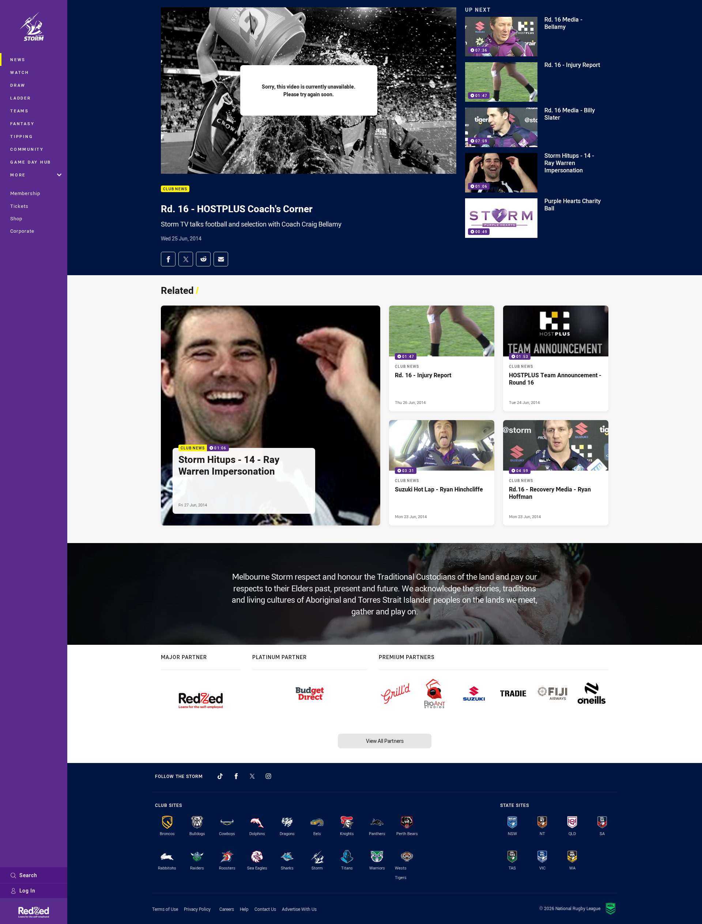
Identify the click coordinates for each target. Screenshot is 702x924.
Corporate (22, 231)
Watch (19, 72)
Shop (16, 218)
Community (27, 149)
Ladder (20, 98)
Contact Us (265, 909)
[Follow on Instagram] (268, 776)
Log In (27, 890)
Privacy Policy (197, 909)
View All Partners (385, 740)
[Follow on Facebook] (236, 776)
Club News (175, 189)
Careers (226, 909)
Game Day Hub (30, 162)
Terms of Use (165, 909)
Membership (25, 193)
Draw (18, 85)
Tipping (21, 136)
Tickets (19, 206)
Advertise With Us (299, 909)
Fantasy (22, 123)
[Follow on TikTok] (220, 776)
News (18, 59)
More (18, 174)
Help (244, 909)
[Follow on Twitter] (252, 776)
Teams (19, 110)
